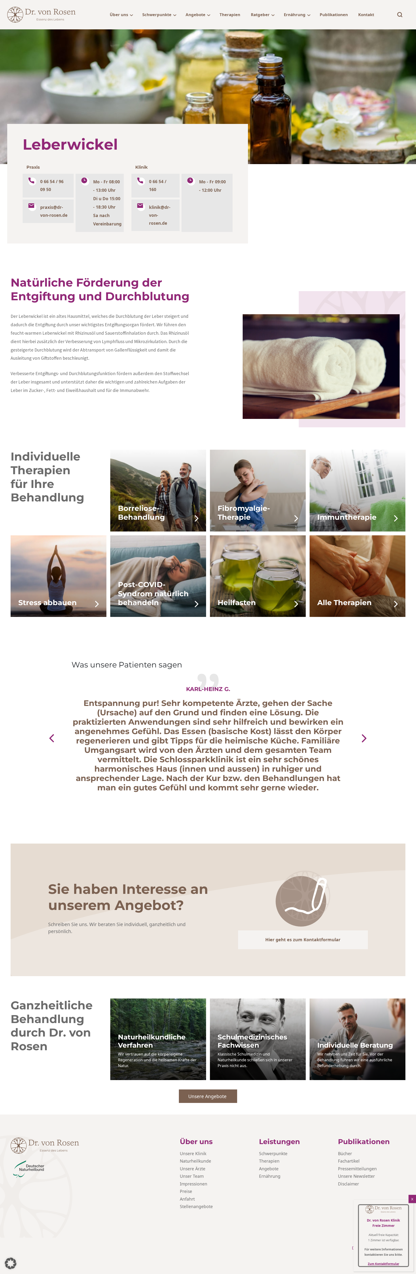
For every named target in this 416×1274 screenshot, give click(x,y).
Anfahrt (187, 1199)
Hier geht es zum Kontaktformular (302, 939)
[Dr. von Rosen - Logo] (41, 15)
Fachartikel (349, 1161)
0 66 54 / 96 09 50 (52, 185)
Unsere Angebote (208, 1096)
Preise (186, 1191)
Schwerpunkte (156, 14)
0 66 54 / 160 (157, 185)
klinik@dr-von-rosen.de (159, 215)
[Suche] (400, 14)
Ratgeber (260, 14)
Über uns (119, 14)
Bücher (345, 1153)
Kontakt (366, 14)
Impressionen (193, 1184)
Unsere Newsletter (356, 1176)
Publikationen (334, 14)
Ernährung (295, 14)
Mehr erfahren (133, 528)
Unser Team (192, 1176)
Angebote (195, 14)
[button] (52, 738)
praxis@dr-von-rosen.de (53, 211)
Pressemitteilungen (357, 1169)
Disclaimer (348, 1184)
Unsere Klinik (193, 1153)
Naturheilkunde (195, 1161)
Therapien (230, 14)
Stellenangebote (196, 1206)
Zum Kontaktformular (383, 1264)
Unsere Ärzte (192, 1169)
